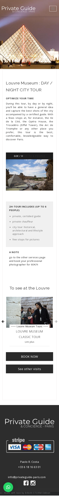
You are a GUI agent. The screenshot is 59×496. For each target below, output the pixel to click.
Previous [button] (3, 321)
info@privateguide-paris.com (27, 477)
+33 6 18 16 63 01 (29, 467)
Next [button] (56, 321)
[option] (29, 321)
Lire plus (29, 341)
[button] (8, 487)
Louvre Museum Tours (29, 326)
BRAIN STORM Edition (37, 492)
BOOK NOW (29, 356)
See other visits (29, 369)
